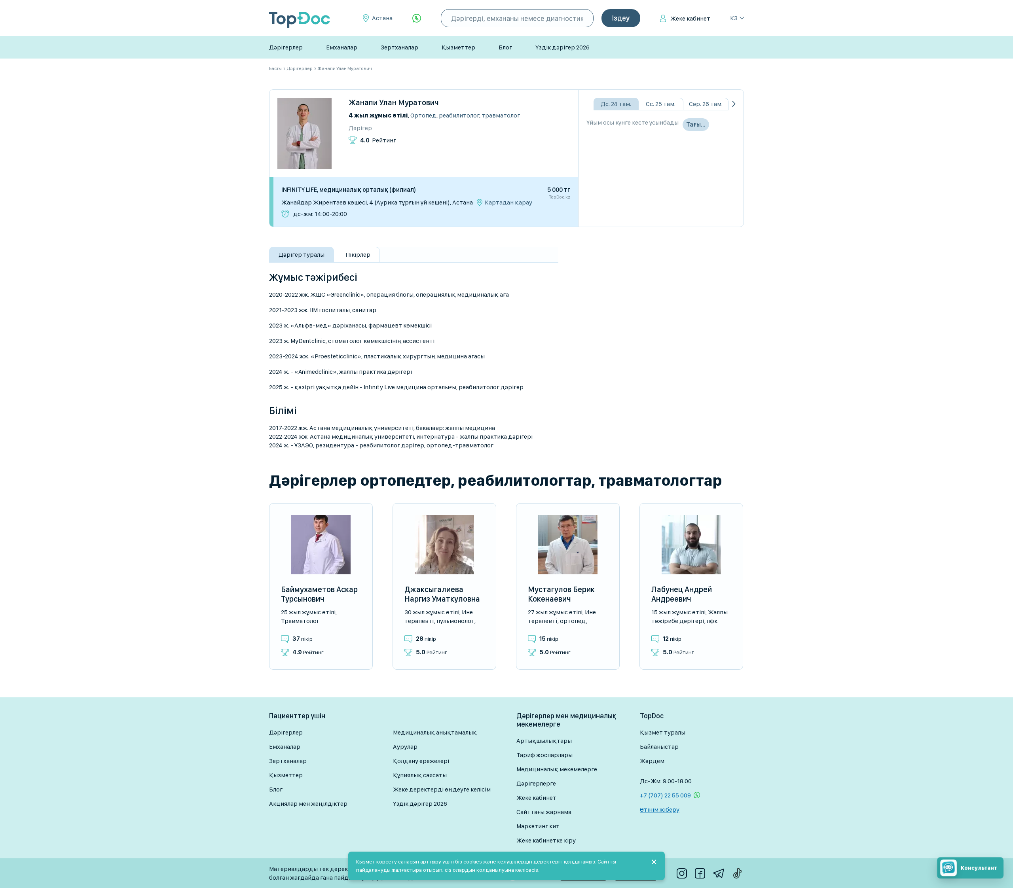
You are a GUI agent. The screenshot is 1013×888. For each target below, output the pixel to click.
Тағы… (696, 124)
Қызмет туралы (662, 732)
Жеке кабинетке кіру (546, 840)
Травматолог (501, 115)
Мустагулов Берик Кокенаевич (561, 594)
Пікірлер (357, 254)
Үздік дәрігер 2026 (562, 47)
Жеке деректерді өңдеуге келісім (442, 789)
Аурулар (405, 746)
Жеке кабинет (690, 18)
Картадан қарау (508, 202)
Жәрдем (652, 761)
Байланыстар (659, 746)
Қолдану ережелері (421, 761)
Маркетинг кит (538, 826)
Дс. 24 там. (616, 104)
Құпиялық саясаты (420, 775)
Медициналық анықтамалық (435, 732)
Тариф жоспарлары (544, 755)
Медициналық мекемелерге (556, 769)
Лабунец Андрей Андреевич (681, 594)
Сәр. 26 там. (706, 104)
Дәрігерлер (286, 47)
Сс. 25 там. (660, 104)
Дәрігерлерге (536, 783)
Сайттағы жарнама (543, 812)
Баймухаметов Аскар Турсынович (319, 594)
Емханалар (341, 47)
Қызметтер (458, 47)
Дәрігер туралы (301, 254)
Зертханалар (399, 47)
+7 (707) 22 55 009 (665, 795)
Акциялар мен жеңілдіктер (308, 803)
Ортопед (423, 115)
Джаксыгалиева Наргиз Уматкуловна (442, 594)
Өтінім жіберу (659, 809)
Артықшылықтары (544, 740)
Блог (505, 47)
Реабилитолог (459, 115)
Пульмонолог (455, 621)
